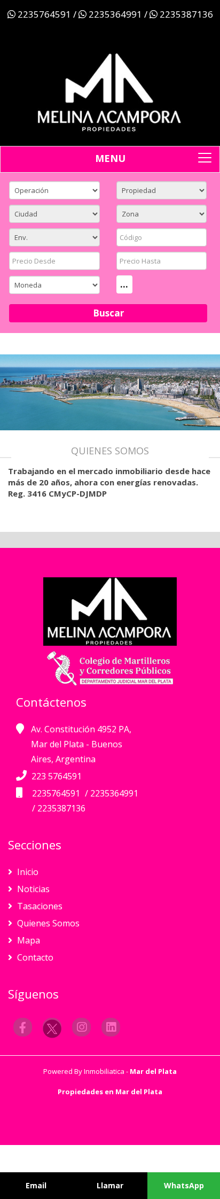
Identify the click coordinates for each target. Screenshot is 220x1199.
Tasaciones (38, 906)
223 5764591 (57, 776)
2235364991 (115, 14)
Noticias (32, 889)
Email (36, 1185)
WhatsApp (184, 1185)
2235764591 (44, 14)
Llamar (110, 1185)
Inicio (26, 872)
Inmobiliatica (104, 1071)
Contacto (34, 957)
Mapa (27, 940)
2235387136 (185, 14)
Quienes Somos (47, 923)
